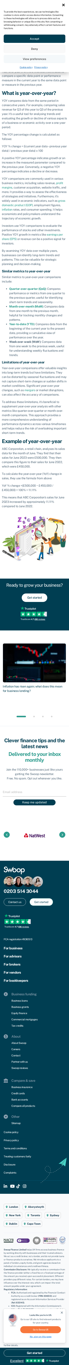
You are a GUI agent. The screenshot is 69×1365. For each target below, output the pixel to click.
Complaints (10, 1172)
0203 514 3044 (21, 891)
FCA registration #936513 (18, 939)
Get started (34, 1353)
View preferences (34, 59)
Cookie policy (26, 67)
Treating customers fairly (17, 1156)
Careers (15, 1049)
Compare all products (23, 1105)
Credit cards (18, 1093)
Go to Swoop (40, 1329)
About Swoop (18, 1042)
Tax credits (17, 1025)
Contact (15, 1055)
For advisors (12, 956)
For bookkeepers (16, 980)
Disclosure (9, 1164)
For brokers (12, 964)
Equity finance (19, 1013)
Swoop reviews (19, 1068)
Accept (34, 38)
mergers (29, 390)
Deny (34, 48)
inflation (7, 209)
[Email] (34, 792)
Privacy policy (40, 67)
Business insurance (21, 1087)
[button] (63, 4)
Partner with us (19, 1061)
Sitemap (16, 1123)
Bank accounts (19, 1099)
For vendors (12, 972)
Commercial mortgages (24, 1019)
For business (13, 948)
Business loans (19, 1000)
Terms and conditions (15, 1148)
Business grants (20, 1006)
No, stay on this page (41, 1336)
